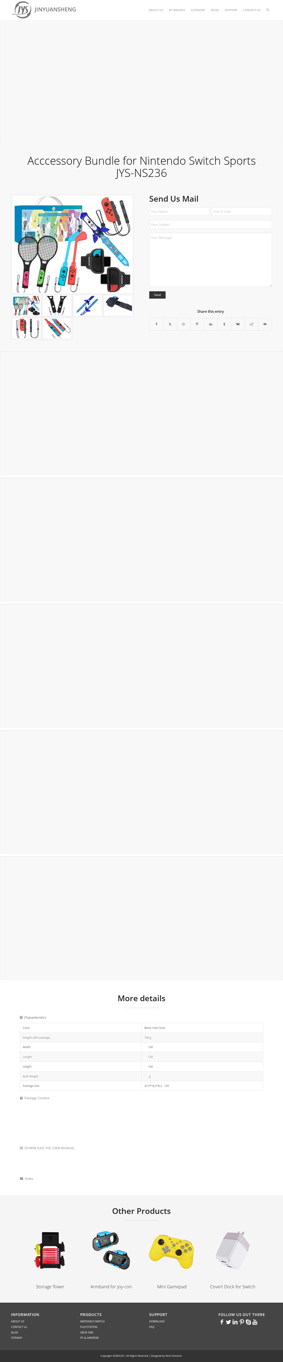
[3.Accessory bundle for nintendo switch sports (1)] (57, 305)
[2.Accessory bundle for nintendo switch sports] (72, 244)
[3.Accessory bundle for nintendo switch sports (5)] (57, 328)
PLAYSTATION (88, 1327)
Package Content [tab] (37, 1098)
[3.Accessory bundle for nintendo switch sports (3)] (118, 305)
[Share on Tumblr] (224, 324)
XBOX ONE (86, 1332)
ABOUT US (17, 1321)
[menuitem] (156, 10)
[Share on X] (170, 324)
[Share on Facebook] (156, 324)
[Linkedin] (235, 1321)
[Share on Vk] (238, 324)
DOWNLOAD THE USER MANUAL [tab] (50, 1148)
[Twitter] (228, 1321)
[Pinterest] (241, 1321)
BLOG (14, 1332)
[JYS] (44, 10)
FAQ (151, 1327)
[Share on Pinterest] (197, 324)
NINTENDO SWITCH (92, 1321)
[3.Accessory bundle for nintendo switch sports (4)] (26, 328)
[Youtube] (255, 1321)
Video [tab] (29, 1178)
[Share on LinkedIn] (210, 324)
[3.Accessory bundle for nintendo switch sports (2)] (87, 305)
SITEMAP (16, 1338)
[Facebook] (221, 1321)
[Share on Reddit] (251, 324)
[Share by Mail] (265, 324)
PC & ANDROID (89, 1338)
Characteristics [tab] (35, 1017)
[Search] (267, 10)
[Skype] (248, 1321)
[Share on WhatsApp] (183, 324)
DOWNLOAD (157, 1321)
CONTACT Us (19, 1327)
